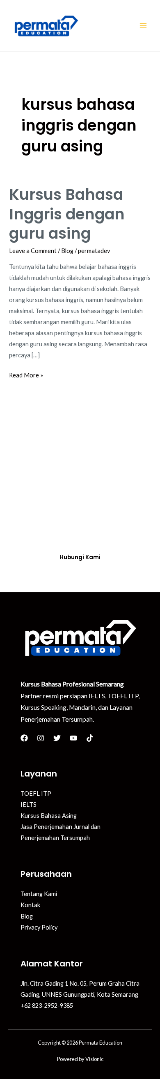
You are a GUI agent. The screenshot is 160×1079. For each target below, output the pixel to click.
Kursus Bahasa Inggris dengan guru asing (67, 214)
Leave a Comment (33, 250)
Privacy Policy (39, 927)
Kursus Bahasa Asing (49, 815)
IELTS (29, 804)
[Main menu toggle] (143, 25)
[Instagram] (40, 738)
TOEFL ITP (36, 793)
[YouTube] (73, 738)
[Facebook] (24, 738)
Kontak (30, 904)
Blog (67, 250)
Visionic (94, 1059)
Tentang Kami (39, 893)
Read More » (26, 374)
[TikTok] (90, 738)
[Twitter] (57, 738)
